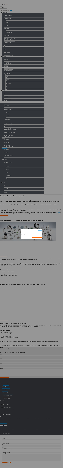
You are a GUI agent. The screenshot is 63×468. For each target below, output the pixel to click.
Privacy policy (40, 230)
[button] (22, 230)
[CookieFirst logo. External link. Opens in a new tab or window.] (21, 231)
